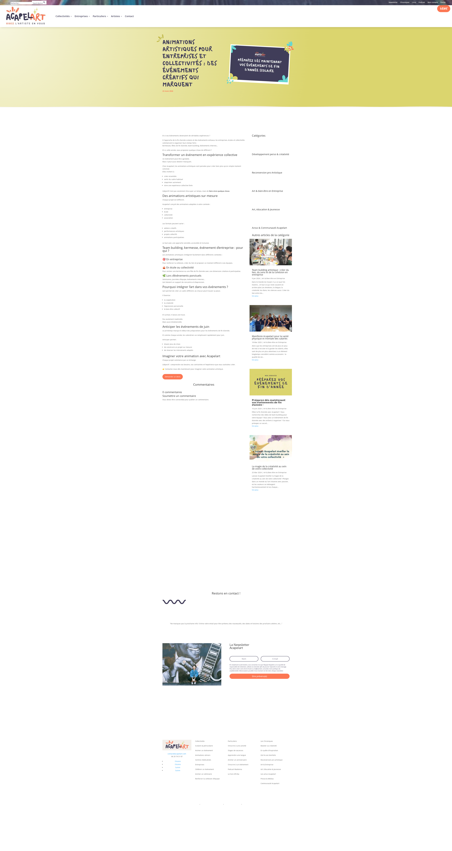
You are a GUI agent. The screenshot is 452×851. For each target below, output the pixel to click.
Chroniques (404, 2)
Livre (414, 2)
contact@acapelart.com (177, 754)
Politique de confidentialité (211, 804)
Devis (443, 9)
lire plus (255, 296)
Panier (443, 2)
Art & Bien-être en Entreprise (273, 278)
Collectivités (63, 16)
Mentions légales (192, 804)
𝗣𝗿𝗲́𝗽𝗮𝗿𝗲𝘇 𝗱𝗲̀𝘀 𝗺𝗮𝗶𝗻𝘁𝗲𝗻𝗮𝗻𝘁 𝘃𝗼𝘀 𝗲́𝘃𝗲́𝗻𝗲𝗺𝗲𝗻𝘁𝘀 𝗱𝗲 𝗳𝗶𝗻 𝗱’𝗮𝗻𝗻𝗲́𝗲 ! (268, 402)
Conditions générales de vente (255, 804)
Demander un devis (172, 377)
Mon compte (433, 2)
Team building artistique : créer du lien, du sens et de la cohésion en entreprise (270, 272)
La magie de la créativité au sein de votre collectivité (269, 467)
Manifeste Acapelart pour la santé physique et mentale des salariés (270, 337)
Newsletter (393, 2)
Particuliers (99, 16)
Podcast (422, 2)
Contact (129, 16)
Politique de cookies (232, 804)
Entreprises (81, 16)
